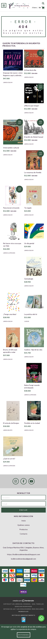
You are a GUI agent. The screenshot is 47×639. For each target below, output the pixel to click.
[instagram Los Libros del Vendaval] (16, 481)
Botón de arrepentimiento (23, 615)
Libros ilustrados (9, 253)
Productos (23, 529)
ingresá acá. (23, 611)
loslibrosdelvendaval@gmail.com (23, 559)
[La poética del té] (34, 302)
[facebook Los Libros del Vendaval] (23, 481)
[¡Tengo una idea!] (13, 302)
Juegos (26, 321)
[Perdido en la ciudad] (34, 411)
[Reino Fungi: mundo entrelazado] (34, 373)
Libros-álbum (7, 82)
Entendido (23, 635)
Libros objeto (7, 430)
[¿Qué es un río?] (13, 446)
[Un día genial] (34, 231)
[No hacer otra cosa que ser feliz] (13, 231)
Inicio (23, 521)
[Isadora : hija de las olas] (34, 337)
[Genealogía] (34, 266)
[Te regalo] (34, 195)
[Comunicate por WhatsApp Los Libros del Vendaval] (41, 618)
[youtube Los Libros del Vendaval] (31, 481)
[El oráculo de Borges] (13, 411)
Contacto (23, 534)
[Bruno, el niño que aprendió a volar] (13, 337)
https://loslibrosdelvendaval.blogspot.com (23, 554)
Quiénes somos (23, 525)
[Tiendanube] (23, 601)
